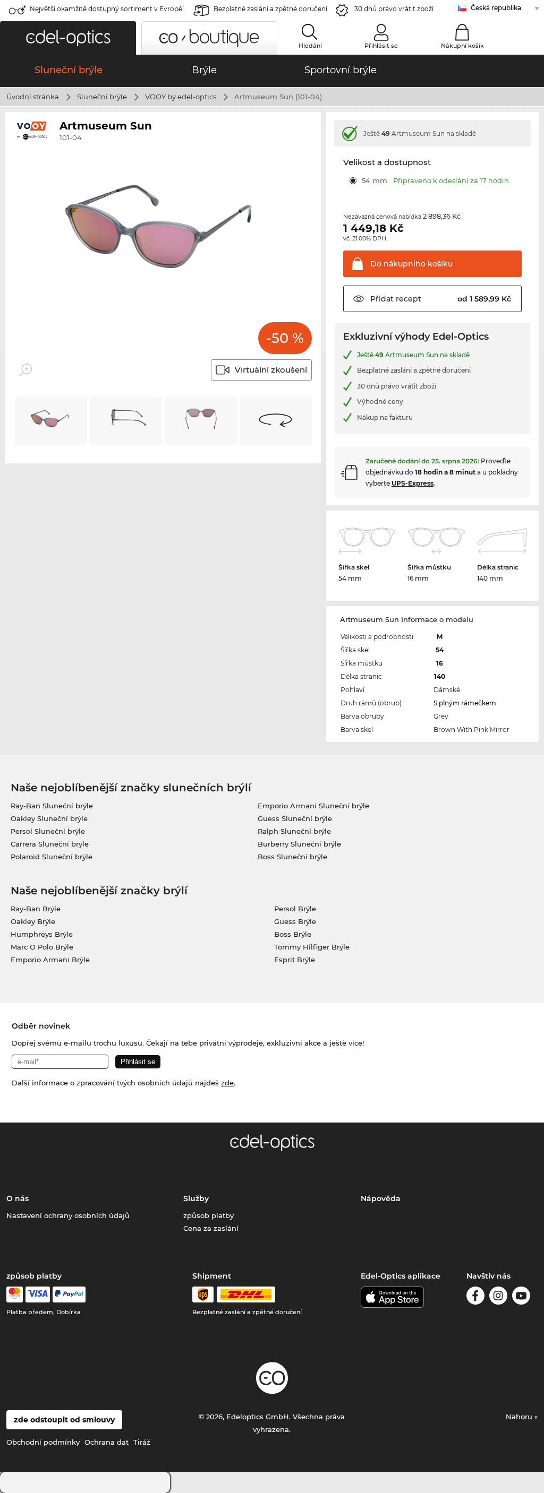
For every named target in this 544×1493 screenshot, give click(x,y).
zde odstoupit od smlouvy (64, 1420)
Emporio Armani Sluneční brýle (313, 805)
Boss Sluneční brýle (292, 856)
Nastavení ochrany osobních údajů (68, 1215)
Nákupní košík (462, 45)
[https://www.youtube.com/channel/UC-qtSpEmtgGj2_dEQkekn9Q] (521, 1297)
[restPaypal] (69, 1294)
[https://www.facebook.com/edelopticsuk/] (475, 1297)
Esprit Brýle (294, 959)
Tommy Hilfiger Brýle (312, 947)
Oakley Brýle (33, 921)
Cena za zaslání (211, 1228)
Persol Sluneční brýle (48, 831)
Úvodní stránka (32, 96)
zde (227, 1082)
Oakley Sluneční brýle (49, 818)
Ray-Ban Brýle (36, 908)
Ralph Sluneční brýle (294, 831)
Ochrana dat (106, 1442)
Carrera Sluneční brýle (50, 844)
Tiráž (141, 1442)
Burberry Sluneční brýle (299, 844)
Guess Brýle (295, 921)
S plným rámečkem (465, 703)
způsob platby (208, 1215)
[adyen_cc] (14, 1294)
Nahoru (520, 1416)
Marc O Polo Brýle (42, 947)
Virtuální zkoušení (271, 370)
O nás (17, 1198)
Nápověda (381, 1198)
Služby (196, 1198)
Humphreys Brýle (42, 934)
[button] (68, 38)
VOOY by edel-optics (180, 96)
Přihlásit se (381, 45)
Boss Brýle (292, 934)
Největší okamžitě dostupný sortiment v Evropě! (107, 9)
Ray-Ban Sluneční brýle (52, 805)
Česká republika (496, 8)
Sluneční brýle (102, 96)
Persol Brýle (295, 908)
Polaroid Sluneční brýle (51, 856)
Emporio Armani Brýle (50, 959)
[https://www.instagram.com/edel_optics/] (498, 1297)
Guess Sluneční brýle (295, 818)
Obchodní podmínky (43, 1442)
